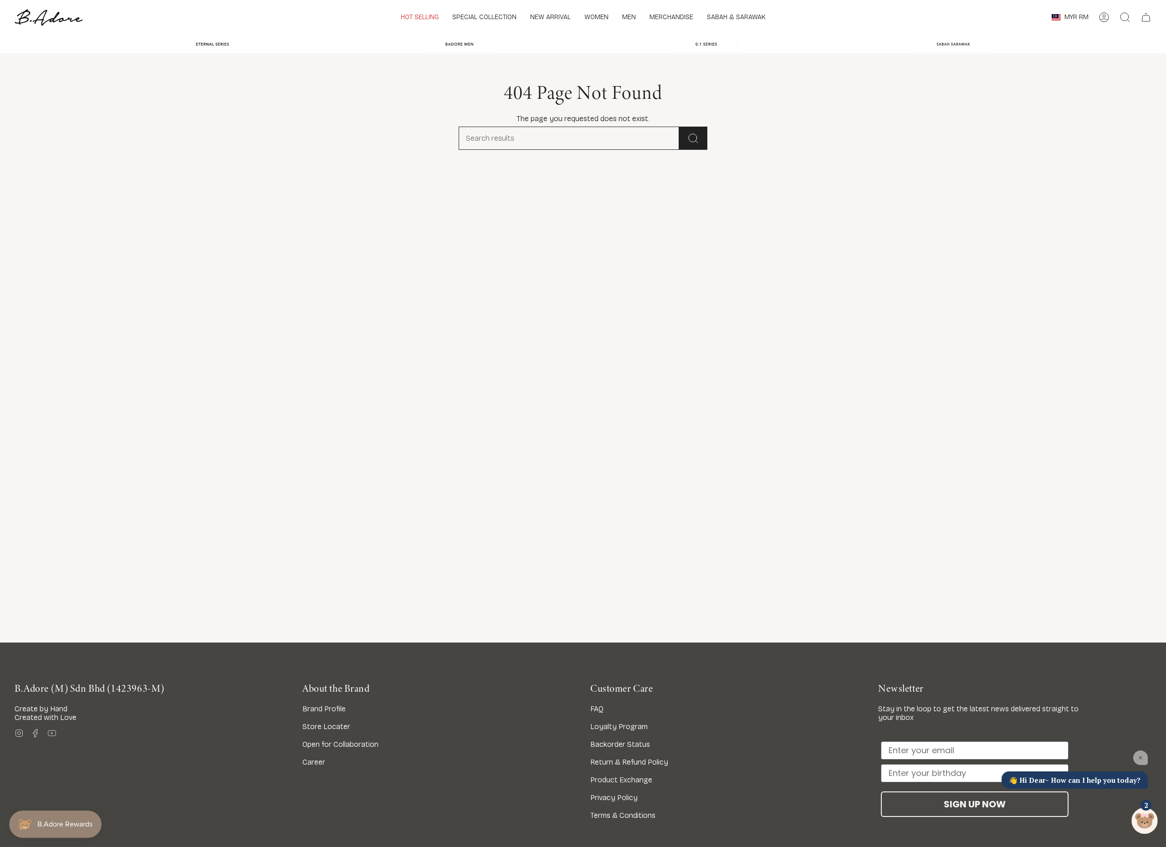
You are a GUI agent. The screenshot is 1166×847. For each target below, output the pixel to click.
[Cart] (1145, 17)
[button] (484, 17)
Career (313, 762)
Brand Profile (324, 708)
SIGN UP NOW (975, 804)
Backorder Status (620, 744)
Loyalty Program (619, 726)
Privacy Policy (614, 797)
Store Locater (326, 726)
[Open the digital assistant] (1144, 821)
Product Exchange (621, 780)
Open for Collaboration (340, 744)
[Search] (693, 138)
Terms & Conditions (622, 815)
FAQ (596, 708)
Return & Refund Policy (629, 762)
